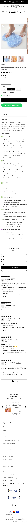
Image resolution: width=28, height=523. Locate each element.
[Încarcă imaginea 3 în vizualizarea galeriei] (21, 59)
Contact (5, 426)
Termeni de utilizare (21, 517)
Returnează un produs (9, 443)
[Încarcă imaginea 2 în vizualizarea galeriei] (14, 59)
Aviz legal (15, 521)
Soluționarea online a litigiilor (11, 440)
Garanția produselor (8, 466)
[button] (3, 12)
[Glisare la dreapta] (26, 59)
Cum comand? (7, 453)
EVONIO (10, 514)
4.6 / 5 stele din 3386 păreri (13, 398)
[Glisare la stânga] (1, 59)
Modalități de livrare (8, 459)
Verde (5, 93)
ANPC (4, 433)
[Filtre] (2, 271)
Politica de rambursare (18, 514)
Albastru (11, 89)
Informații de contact (20, 519)
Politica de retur (7, 463)
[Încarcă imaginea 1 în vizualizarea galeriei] (7, 59)
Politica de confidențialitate (10, 517)
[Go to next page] (18, 381)
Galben (12, 93)
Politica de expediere (9, 519)
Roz (4, 89)
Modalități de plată (8, 456)
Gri (18, 89)
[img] (14, 397)
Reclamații (5, 430)
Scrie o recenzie (14, 267)
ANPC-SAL (6, 437)
